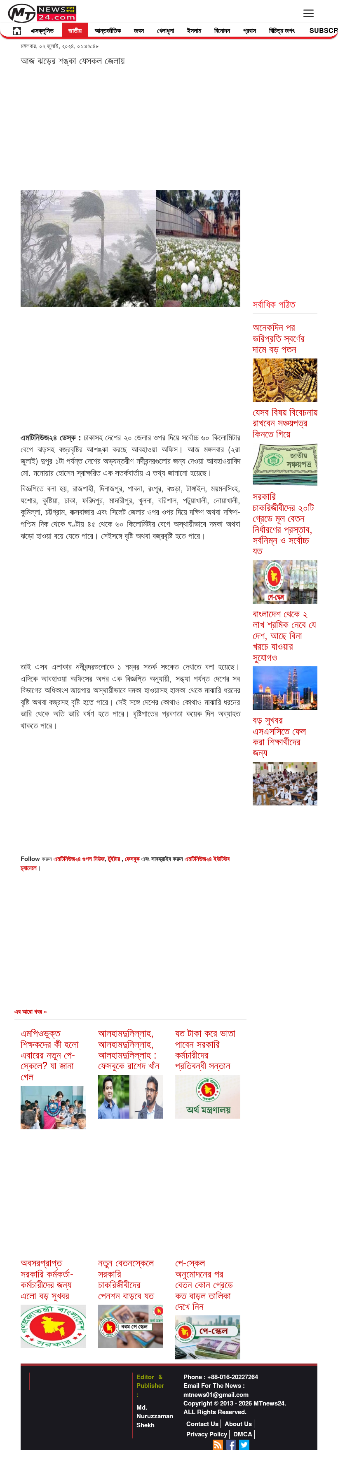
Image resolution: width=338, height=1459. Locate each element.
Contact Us (202, 1423)
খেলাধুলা (165, 30)
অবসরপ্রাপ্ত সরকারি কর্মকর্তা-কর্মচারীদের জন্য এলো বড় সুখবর (47, 1278)
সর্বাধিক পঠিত (274, 303)
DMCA (242, 1434)
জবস (139, 30)
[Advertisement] (130, 127)
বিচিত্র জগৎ (282, 30)
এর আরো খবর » (30, 1011)
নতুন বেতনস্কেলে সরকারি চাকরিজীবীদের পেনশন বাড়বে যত (126, 1278)
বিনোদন (222, 30)
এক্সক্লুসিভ (42, 30)
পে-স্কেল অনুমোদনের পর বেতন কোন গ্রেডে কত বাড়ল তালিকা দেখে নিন (204, 1284)
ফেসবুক (133, 858)
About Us (238, 1423)
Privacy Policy (206, 1434)
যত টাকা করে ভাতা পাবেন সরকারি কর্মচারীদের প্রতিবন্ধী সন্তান (205, 1048)
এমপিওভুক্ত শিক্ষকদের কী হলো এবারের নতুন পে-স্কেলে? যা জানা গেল (50, 1054)
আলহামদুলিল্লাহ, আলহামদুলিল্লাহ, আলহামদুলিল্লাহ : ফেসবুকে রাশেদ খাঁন (129, 1048)
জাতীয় (75, 30)
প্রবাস (249, 30)
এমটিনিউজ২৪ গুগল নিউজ (79, 858)
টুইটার (115, 858)
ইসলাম (194, 30)
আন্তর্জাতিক (108, 30)
